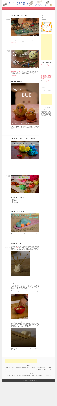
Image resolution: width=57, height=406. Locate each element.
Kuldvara (47, 8)
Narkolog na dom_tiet (44, 64)
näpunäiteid (25, 321)
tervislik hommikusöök (49, 375)
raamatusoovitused (26, 375)
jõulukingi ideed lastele (42, 367)
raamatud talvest (20, 375)
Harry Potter (25, 367)
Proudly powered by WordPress (23, 380)
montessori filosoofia (12, 373)
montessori (7, 373)
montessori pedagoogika (22, 373)
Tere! (12, 8)
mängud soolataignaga (38, 373)
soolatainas (39, 375)
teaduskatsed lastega (43, 375)
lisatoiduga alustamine (20, 371)
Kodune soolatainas (16, 244)
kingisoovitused (20, 369)
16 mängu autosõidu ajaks (45, 67)
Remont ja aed (42, 8)
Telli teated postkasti (45, 15)
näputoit (10, 375)
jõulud (31, 367)
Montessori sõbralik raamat (31, 373)
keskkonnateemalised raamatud (8, 369)
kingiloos (16, 369)
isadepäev (28, 367)
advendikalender (9, 367)
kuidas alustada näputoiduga (27, 369)
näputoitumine (15, 375)
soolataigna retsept (35, 375)
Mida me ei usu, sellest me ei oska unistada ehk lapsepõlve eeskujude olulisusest (46, 77)
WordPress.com (36, 380)
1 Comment (8, 51)
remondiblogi (31, 375)
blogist (17, 247)
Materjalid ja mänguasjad (34, 8)
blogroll (22, 367)
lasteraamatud (39, 369)
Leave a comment (7, 247)
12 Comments (8, 19)
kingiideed (13, 369)
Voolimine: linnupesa (16, 81)
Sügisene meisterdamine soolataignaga (21, 173)
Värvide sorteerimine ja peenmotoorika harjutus (24, 138)
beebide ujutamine (19, 367)
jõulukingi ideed (35, 367)
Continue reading (14, 42)
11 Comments (8, 176)
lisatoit (25, 371)
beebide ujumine (15, 367)
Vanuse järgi (22, 8)
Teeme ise (27, 8)
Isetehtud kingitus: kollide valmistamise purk (23, 48)
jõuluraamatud (49, 367)
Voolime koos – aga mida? (17, 211)
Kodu (8, 8)
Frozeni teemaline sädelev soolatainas (21, 16)
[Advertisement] (46, 47)
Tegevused (16, 8)
